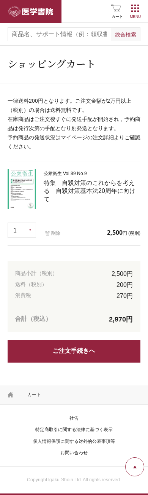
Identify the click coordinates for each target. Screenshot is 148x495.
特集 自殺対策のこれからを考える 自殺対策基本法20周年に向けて (89, 186)
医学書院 (30, 11)
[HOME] (11, 394)
